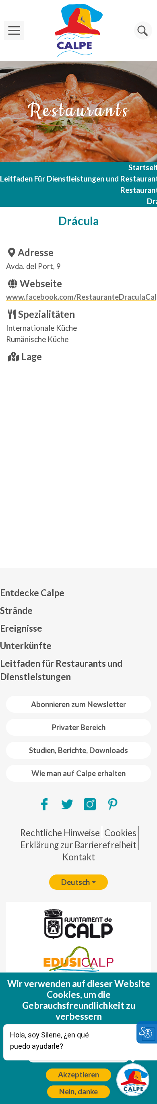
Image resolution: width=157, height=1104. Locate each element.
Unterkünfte (26, 645)
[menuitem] (78, 593)
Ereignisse (21, 628)
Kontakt (78, 856)
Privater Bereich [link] (78, 727)
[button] (143, 30)
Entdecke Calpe (32, 592)
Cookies (120, 832)
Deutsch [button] (75, 882)
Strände (16, 610)
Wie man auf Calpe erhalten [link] (78, 773)
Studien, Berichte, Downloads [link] (78, 750)
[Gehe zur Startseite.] (78, 30)
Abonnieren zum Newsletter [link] (78, 704)
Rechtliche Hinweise (60, 832)
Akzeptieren (78, 1074)
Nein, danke (78, 1091)
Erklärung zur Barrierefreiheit (78, 844)
